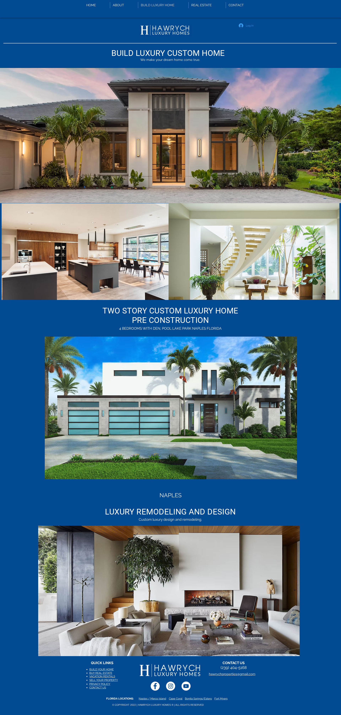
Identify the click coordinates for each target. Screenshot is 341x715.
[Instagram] (170, 686)
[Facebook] (155, 686)
